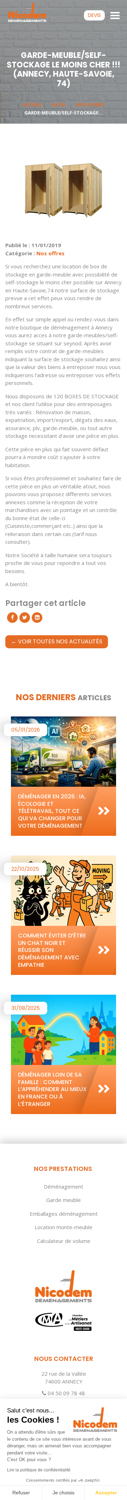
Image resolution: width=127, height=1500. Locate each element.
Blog (58, 104)
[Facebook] (12, 617)
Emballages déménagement (64, 1213)
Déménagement (63, 1186)
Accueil (32, 104)
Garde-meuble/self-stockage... (63, 112)
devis (94, 15)
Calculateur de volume (63, 1240)
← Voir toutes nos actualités (56, 641)
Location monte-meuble (63, 1227)
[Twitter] (24, 617)
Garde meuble (63, 1199)
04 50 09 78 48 (65, 1393)
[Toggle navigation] (115, 15)
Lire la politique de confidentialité (39, 1470)
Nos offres (90, 104)
